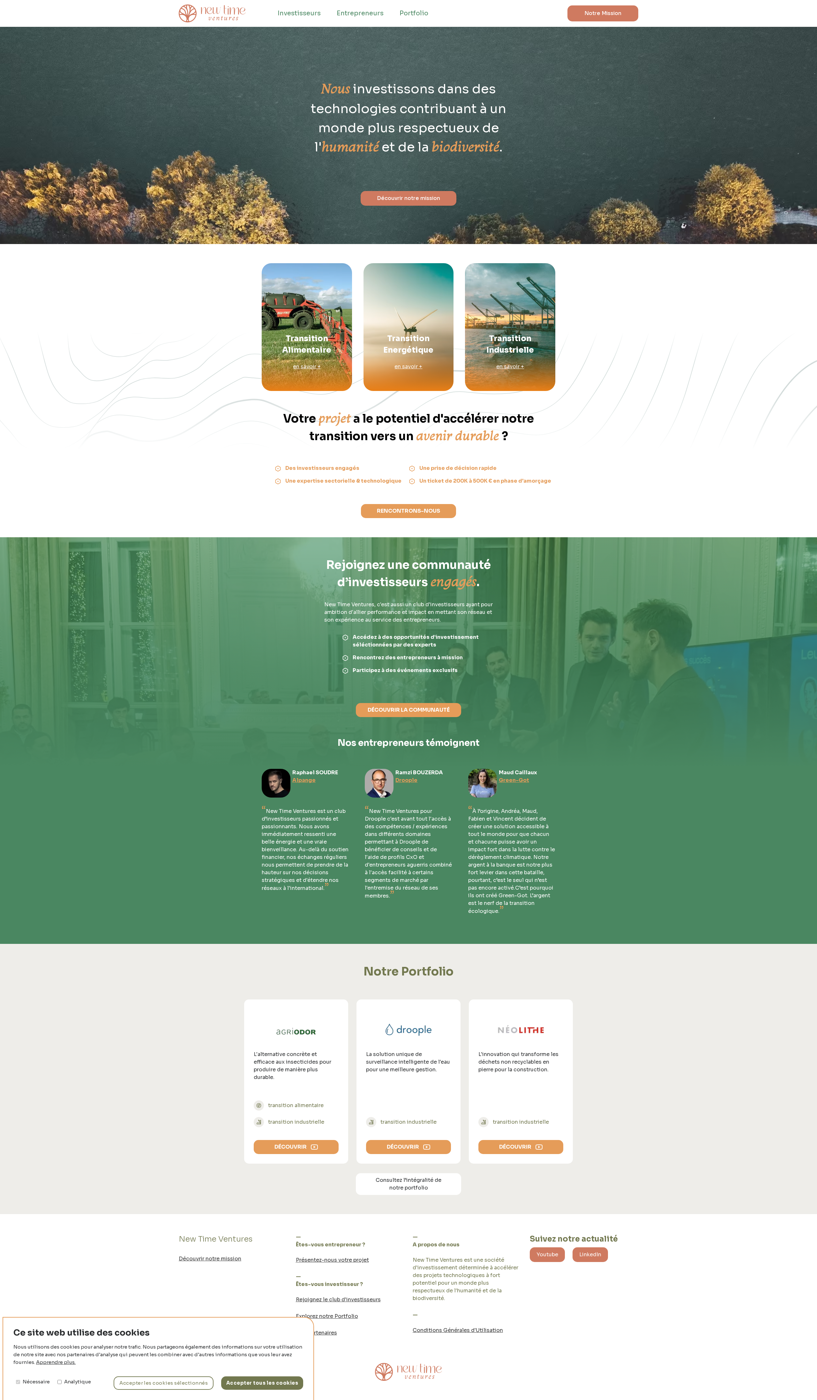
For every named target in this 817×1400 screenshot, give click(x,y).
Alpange (304, 780)
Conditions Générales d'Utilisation (458, 1330)
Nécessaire (36, 1382)
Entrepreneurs (360, 13)
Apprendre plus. (56, 1362)
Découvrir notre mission (408, 198)
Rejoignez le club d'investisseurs (338, 1299)
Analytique (77, 1382)
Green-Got (514, 780)
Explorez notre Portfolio (327, 1316)
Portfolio (414, 13)
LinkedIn (590, 1254)
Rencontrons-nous (408, 511)
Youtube (547, 1254)
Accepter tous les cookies (262, 1383)
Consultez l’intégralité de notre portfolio (408, 1184)
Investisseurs (299, 13)
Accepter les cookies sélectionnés (163, 1383)
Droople (406, 780)
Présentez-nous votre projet (332, 1260)
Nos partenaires (316, 1332)
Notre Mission (602, 13)
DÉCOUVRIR (290, 1147)
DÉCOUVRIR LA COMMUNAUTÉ (409, 710)
